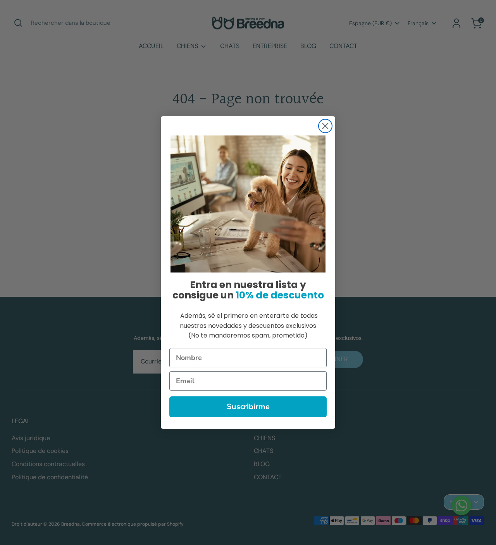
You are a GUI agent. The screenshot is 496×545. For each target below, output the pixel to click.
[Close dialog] (325, 126)
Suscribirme (248, 406)
